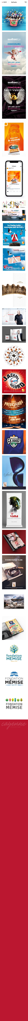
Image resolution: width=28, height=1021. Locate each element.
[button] (26, 2)
